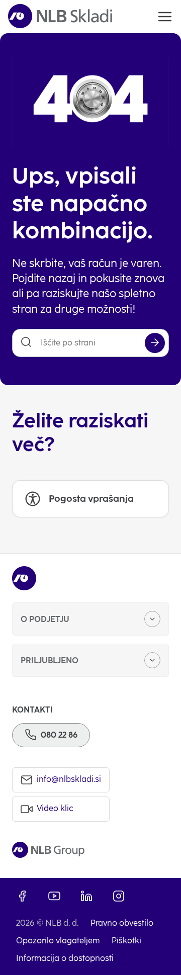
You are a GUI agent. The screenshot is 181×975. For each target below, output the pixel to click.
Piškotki (126, 940)
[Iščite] (155, 343)
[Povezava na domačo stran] (60, 16)
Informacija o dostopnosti (65, 958)
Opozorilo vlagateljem (58, 940)
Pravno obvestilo (121, 923)
